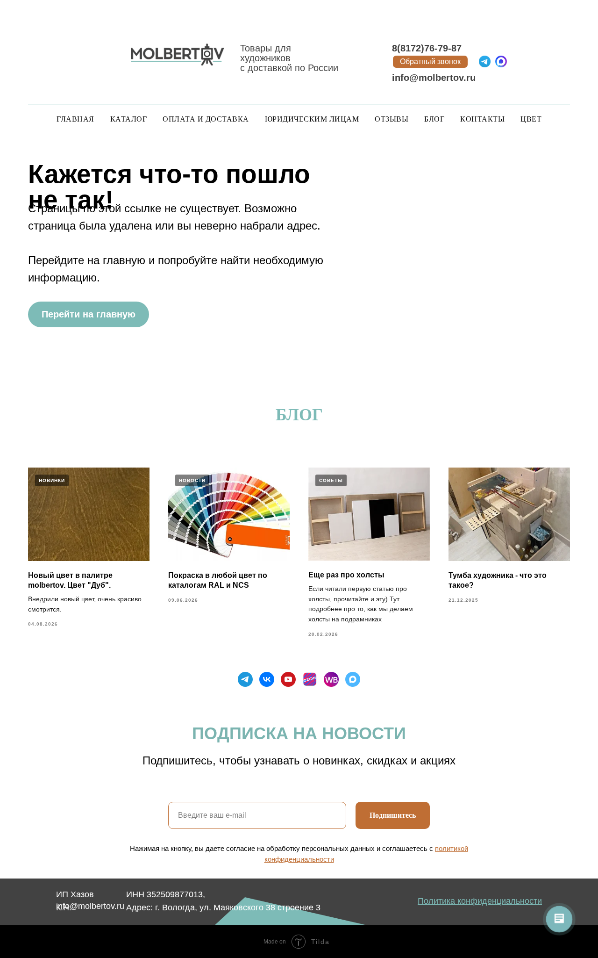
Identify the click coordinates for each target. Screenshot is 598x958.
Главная (75, 119)
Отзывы (391, 119)
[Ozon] (309, 679)
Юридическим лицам (312, 119)
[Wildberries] (331, 679)
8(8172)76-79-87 (427, 48)
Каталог (128, 119)
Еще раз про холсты (346, 575)
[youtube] (288, 679)
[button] (430, 62)
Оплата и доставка (206, 119)
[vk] (266, 679)
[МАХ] (352, 679)
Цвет (530, 119)
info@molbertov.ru (434, 77)
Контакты (482, 119)
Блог (434, 119)
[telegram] (245, 679)
